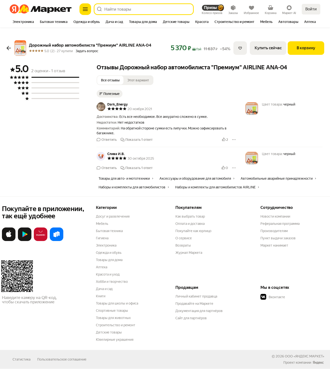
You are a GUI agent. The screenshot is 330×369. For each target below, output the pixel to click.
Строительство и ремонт (115, 325)
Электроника (106, 245)
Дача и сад (104, 289)
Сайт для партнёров (191, 318)
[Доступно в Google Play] (24, 240)
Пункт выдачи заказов (278, 238)
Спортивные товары (112, 310)
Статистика (21, 359)
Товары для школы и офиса (117, 303)
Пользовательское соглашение (61, 359)
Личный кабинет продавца (196, 296)
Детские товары (109, 332)
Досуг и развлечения (112, 216)
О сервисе (183, 238)
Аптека (101, 267)
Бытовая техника (109, 231)
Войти (311, 9)
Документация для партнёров (199, 311)
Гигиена (102, 238)
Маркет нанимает (274, 245)
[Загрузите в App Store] (8, 240)
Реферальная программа (280, 224)
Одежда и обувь (109, 253)
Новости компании (275, 216)
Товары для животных (113, 318)
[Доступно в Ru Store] (56, 240)
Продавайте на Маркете (194, 303)
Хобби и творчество (112, 282)
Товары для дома (109, 260)
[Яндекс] (318, 362)
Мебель (102, 224)
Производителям (274, 231)
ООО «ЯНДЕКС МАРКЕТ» (304, 356)
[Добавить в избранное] (240, 48)
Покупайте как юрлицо (193, 231)
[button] (166, 124)
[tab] (23, 22)
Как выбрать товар (190, 216)
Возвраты (183, 245)
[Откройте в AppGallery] (40, 240)
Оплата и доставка (190, 224)
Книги (100, 296)
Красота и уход (108, 274)
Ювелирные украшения (114, 339)
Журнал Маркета (188, 253)
